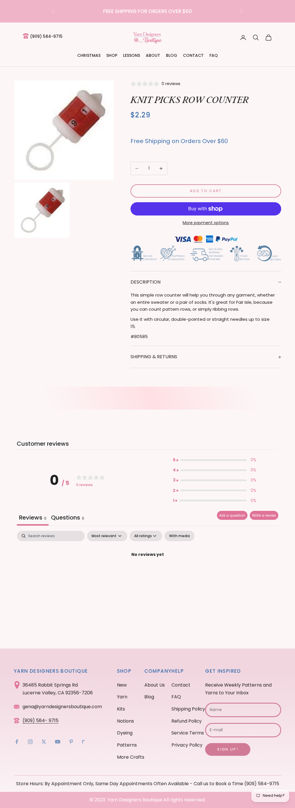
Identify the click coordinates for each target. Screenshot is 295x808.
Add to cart (206, 191)
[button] (214, 460)
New (122, 685)
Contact (193, 55)
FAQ (213, 55)
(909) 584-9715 (46, 36)
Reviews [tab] (32, 517)
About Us (154, 685)
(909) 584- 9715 (40, 720)
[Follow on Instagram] (30, 742)
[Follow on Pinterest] (71, 742)
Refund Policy (186, 721)
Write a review (264, 515)
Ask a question (232, 515)
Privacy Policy (187, 745)
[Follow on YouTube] (57, 742)
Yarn (122, 696)
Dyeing (125, 733)
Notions (125, 721)
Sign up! (227, 749)
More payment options (206, 223)
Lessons (131, 55)
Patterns (127, 745)
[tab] (67, 518)
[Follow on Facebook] (17, 742)
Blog (171, 55)
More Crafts (130, 757)
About (153, 55)
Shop (111, 55)
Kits (121, 709)
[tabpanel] (147, 574)
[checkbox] (179, 536)
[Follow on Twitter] (44, 742)
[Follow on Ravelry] (83, 741)
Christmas (89, 55)
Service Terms (187, 733)
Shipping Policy (188, 709)
